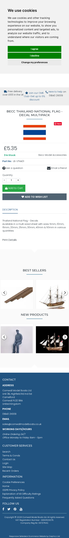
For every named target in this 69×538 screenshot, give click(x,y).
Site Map (7, 467)
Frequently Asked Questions (18, 497)
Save (59, 123)
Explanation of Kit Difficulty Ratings (21, 493)
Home (5, 486)
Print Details (9, 240)
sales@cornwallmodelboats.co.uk (21, 424)
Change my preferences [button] (34, 62)
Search (6, 451)
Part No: (7, 161)
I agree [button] (34, 49)
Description (10, 209)
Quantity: (7, 175)
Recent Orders (10, 470)
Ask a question (14, 168)
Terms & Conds (11, 455)
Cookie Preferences (13, 482)
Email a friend (59, 168)
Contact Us (8, 459)
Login (5, 463)
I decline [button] (34, 55)
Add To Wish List (36, 197)
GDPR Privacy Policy (13, 490)
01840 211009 (9, 414)
